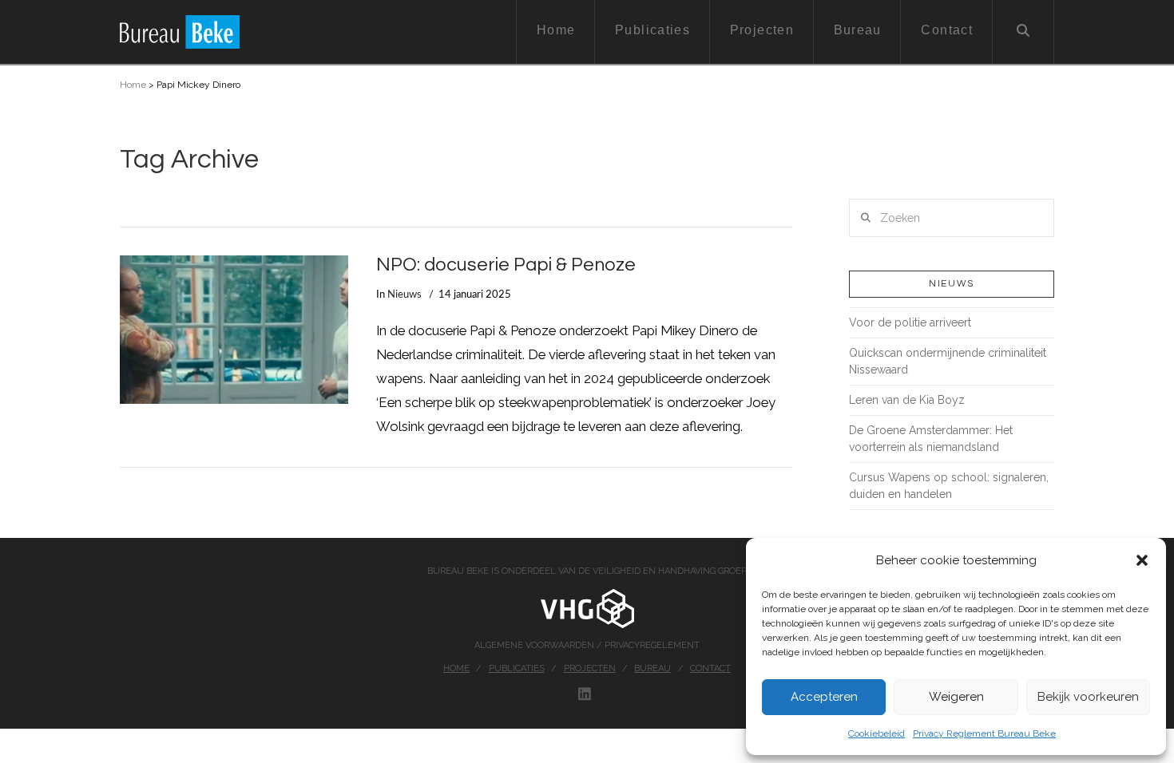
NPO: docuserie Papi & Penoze (506, 265)
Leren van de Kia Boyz (907, 399)
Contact (710, 668)
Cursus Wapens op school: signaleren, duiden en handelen (949, 485)
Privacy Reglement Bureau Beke (984, 733)
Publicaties (517, 668)
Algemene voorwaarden (535, 645)
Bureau (652, 668)
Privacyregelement (652, 645)
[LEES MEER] (234, 329)
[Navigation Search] (1023, 32)
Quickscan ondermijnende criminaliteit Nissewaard (947, 361)
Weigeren (956, 697)
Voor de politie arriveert (910, 322)
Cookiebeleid (876, 733)
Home (133, 84)
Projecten (590, 668)
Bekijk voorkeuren (1088, 697)
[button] (1142, 560)
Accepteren (824, 697)
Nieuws (404, 294)
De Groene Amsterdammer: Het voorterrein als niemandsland (931, 438)
